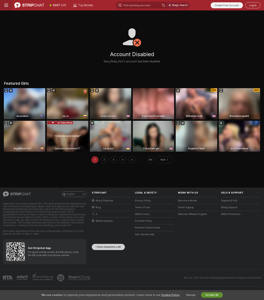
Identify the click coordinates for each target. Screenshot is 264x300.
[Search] (163, 5)
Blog (98, 207)
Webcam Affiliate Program (192, 214)
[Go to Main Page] (29, 5)
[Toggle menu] (6, 5)
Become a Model (187, 200)
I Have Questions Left (108, 246)
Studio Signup (186, 207)
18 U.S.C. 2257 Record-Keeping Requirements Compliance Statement (222, 277)
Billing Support (229, 207)
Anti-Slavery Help (144, 234)
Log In (252, 5)
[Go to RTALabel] (8, 277)
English (71, 194)
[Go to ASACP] (22, 278)
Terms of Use (142, 207)
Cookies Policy (143, 221)
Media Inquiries (104, 221)
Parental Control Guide (147, 227)
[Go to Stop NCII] (79, 277)
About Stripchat (104, 200)
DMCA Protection (230, 214)
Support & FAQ (229, 200)
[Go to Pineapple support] (61, 277)
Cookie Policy (170, 295)
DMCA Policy (142, 214)
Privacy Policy (143, 200)
